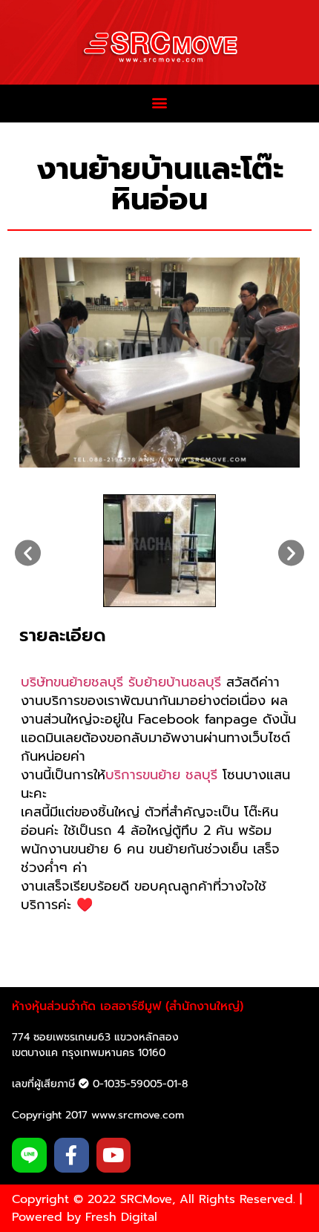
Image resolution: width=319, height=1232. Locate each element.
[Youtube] (113, 1155)
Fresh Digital (121, 1217)
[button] (160, 103)
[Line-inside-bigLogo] (29, 1155)
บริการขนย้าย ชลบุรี (161, 774)
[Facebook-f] (71, 1155)
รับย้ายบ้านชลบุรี (174, 682)
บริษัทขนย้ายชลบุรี (72, 682)
